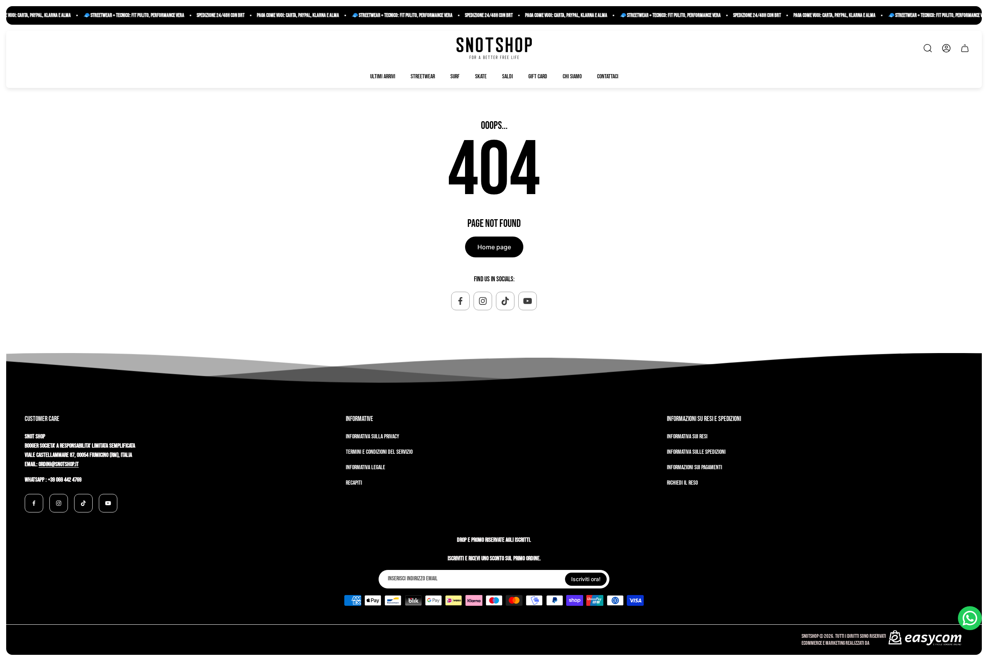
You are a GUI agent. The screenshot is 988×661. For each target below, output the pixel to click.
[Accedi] (946, 48)
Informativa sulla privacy (372, 436)
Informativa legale (365, 467)
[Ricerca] (927, 48)
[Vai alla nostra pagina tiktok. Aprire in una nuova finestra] (505, 301)
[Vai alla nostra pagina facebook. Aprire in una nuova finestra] (460, 301)
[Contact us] (970, 618)
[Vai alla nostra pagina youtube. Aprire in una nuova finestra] (527, 301)
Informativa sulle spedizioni (696, 452)
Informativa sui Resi (687, 436)
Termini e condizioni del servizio (379, 452)
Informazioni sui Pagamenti (694, 467)
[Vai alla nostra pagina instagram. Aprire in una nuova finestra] (483, 301)
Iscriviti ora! (586, 579)
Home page (494, 247)
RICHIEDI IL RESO (682, 483)
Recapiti (354, 483)
